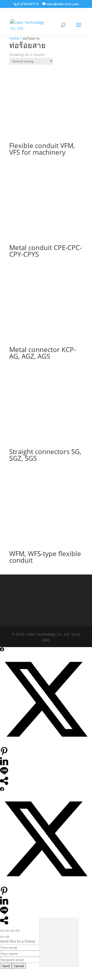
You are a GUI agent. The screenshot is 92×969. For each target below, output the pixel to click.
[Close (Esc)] (17, 930)
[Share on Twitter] (46, 743)
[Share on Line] (4, 773)
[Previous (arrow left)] (2, 937)
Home (14, 38)
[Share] (12, 930)
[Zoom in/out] (2, 930)
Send (6, 966)
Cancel (19, 966)
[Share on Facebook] (2, 650)
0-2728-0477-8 (27, 4)
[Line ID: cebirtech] (58, 953)
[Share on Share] (4, 783)
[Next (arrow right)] (7, 937)
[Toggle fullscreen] (7, 930)
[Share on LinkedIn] (4, 763)
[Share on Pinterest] (4, 753)
